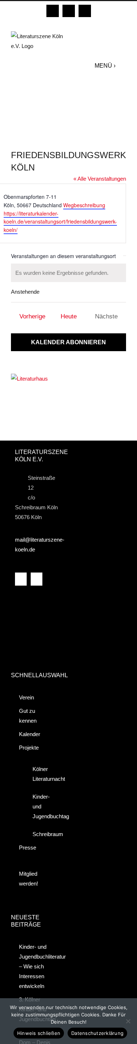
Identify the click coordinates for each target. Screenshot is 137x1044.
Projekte (29, 747)
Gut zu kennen (28, 716)
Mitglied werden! (28, 879)
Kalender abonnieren (68, 342)
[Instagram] (36, 579)
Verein (26, 697)
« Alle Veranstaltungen (99, 179)
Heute (69, 316)
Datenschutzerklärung (97, 1033)
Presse (27, 847)
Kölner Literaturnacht (41, 774)
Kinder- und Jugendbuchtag (41, 806)
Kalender (29, 734)
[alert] (68, 273)
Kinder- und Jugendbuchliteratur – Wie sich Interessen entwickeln (36, 966)
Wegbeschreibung (84, 205)
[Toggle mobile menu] (122, 65)
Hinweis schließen (38, 1033)
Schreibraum (41, 834)
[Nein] (128, 1021)
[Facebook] (21, 579)
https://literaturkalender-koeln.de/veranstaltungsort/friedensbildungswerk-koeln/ (60, 221)
